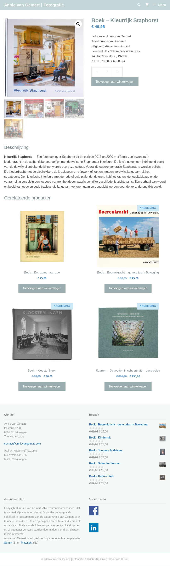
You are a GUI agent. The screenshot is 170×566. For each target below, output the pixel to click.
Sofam (8, 542)
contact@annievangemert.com (22, 443)
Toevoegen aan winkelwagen (115, 81)
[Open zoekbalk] (139, 5)
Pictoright (26, 542)
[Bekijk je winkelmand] (147, 5)
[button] (78, 24)
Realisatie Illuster (119, 559)
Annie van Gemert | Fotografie (34, 5)
